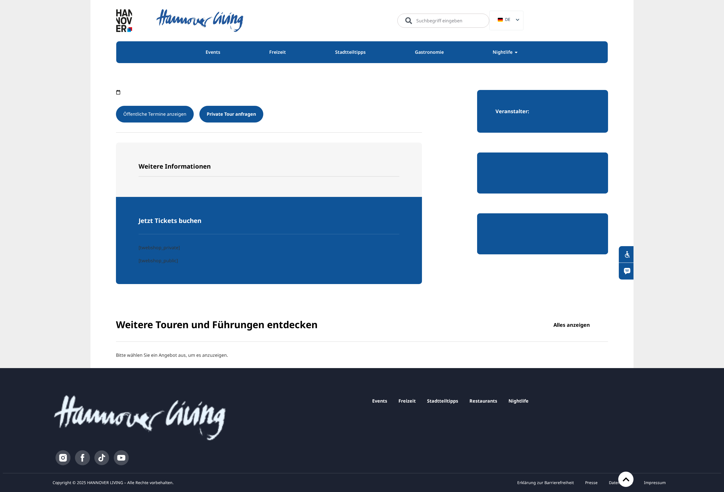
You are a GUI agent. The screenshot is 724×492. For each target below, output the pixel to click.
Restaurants (483, 401)
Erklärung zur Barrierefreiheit (545, 482)
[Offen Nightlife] (516, 52)
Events (379, 401)
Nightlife (518, 401)
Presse (591, 482)
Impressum (655, 482)
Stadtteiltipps (442, 401)
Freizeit (407, 401)
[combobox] (443, 21)
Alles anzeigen (571, 324)
